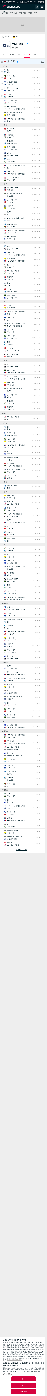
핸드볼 (7, 37)
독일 (17, 37)
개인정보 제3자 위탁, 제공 (14, 1360)
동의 (23, 1379)
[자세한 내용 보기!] (22, 71)
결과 (19, 55)
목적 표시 (23, 1391)
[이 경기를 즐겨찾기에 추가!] (2, 71)
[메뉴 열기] (42, 7)
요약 (4, 55)
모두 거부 (23, 1385)
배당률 (12, 55)
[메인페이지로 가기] (13, 6)
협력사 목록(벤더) (9, 1374)
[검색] (37, 7)
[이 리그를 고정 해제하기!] (27, 44)
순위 (35, 55)
